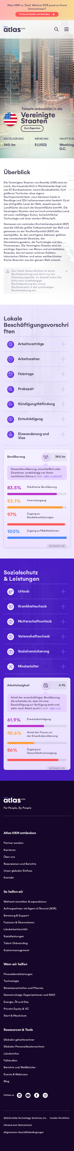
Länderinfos (11, 1053)
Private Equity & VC (16, 1008)
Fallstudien (10, 1060)
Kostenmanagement (16, 950)
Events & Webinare (16, 1074)
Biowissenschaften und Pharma (23, 988)
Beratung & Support (16, 915)
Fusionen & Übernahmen (19, 922)
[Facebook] (36, 1095)
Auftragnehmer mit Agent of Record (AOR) (30, 908)
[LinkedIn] (19, 1095)
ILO (59, 708)
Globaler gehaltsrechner (19, 1039)
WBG (46, 476)
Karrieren (10, 850)
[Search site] (56, 29)
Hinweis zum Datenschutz (18, 1125)
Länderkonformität (16, 929)
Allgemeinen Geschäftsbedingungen (24, 1132)
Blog (6, 1081)
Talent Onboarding (16, 943)
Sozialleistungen (14, 936)
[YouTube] (28, 1095)
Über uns (9, 856)
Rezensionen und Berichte (20, 864)
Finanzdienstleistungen (18, 974)
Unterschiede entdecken (34, 14)
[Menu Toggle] (66, 29)
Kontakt (9, 877)
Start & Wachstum (15, 1015)
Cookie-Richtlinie (59, 1118)
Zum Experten (32, 128)
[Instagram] (45, 1095)
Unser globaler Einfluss (18, 870)
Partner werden (14, 843)
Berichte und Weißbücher (20, 1067)
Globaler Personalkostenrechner (24, 1046)
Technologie (11, 981)
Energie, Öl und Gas (16, 1002)
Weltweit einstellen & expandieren (25, 901)
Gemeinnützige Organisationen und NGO (29, 995)
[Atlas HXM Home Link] (14, 29)
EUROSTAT (56, 476)
